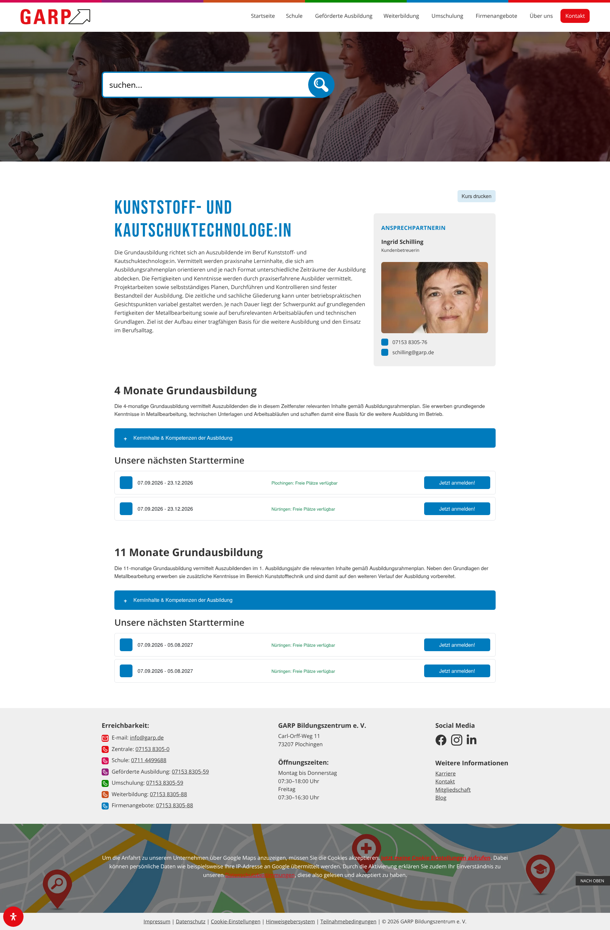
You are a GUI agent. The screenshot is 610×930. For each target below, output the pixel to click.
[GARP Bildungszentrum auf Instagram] (456, 740)
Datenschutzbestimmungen (260, 874)
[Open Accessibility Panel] (13, 916)
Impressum (157, 921)
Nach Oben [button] (592, 881)
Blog (440, 797)
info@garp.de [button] (147, 737)
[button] (305, 482)
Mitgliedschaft (453, 789)
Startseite (263, 15)
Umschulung (447, 15)
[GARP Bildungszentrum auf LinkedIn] (472, 740)
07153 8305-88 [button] (168, 794)
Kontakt (575, 15)
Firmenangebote (497, 15)
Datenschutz (190, 921)
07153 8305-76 (409, 342)
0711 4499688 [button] (148, 760)
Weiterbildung (401, 15)
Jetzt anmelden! (457, 482)
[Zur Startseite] (55, 16)
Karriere (445, 773)
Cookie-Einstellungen (236, 921)
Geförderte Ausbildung (343, 15)
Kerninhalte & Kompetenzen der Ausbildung (183, 437)
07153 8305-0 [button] (152, 749)
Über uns (542, 15)
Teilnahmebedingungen (348, 921)
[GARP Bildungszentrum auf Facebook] (440, 740)
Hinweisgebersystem (290, 921)
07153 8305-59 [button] (190, 771)
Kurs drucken (476, 196)
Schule (295, 15)
